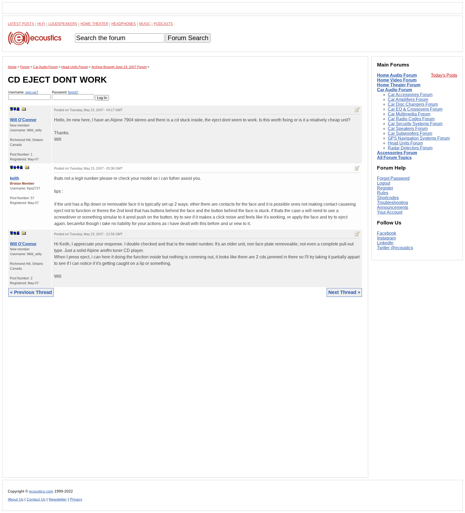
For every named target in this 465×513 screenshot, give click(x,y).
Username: (23, 92)
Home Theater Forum (398, 85)
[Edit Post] (357, 110)
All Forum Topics (394, 157)
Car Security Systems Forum (415, 123)
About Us (15, 499)
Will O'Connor (23, 119)
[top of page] (11, 109)
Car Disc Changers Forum (413, 104)
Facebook (386, 233)
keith (14, 178)
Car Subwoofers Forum (410, 133)
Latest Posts (21, 24)
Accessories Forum (397, 152)
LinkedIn (385, 243)
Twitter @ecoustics (395, 247)
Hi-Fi (41, 24)
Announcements (392, 207)
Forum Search (188, 37)
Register (385, 188)
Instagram (386, 238)
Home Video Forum (397, 80)
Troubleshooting (392, 202)
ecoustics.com (41, 491)
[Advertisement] (169, 391)
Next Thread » (344, 292)
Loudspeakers (62, 24)
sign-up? (31, 92)
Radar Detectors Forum (410, 148)
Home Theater (94, 24)
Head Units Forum (405, 143)
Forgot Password (393, 178)
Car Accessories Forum (410, 94)
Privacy (76, 499)
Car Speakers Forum (408, 128)
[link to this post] (24, 109)
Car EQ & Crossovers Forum (415, 109)
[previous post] (14, 167)
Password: (65, 92)
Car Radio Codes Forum (411, 119)
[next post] (14, 109)
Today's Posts (444, 75)
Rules (382, 193)
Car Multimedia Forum (409, 114)
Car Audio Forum (394, 89)
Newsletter (58, 499)
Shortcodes (388, 197)
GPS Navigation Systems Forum (419, 138)
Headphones (123, 24)
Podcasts (163, 24)
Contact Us (36, 499)
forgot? (73, 92)
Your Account (389, 212)
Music (144, 24)
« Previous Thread (31, 292)
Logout (383, 183)
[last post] (18, 109)
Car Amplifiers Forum (408, 99)
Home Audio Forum (397, 75)
